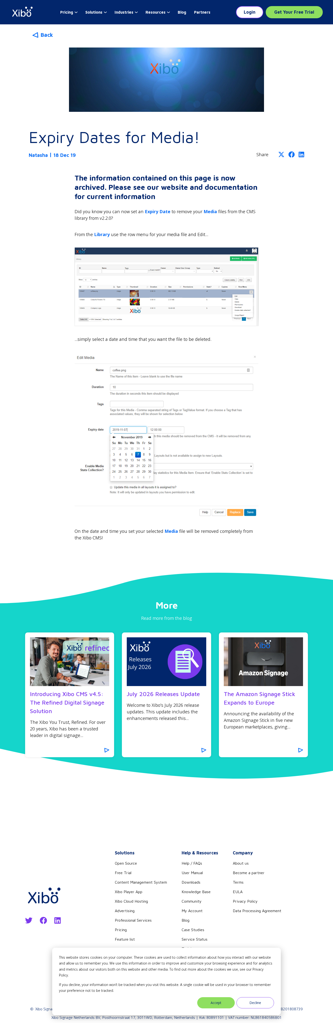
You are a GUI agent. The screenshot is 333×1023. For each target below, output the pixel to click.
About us (241, 863)
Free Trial (123, 872)
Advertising (125, 910)
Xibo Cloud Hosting (131, 901)
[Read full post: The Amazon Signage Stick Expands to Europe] (263, 661)
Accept (216, 1002)
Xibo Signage (46, 1008)
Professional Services (133, 920)
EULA (238, 891)
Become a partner (248, 872)
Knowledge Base (196, 891)
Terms (238, 882)
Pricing (121, 929)
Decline (255, 1002)
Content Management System (141, 882)
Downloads (191, 882)
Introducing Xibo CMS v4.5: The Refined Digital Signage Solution (67, 702)
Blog (182, 12)
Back (46, 35)
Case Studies (193, 929)
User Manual (192, 872)
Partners (202, 12)
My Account (192, 910)
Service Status (194, 939)
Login (249, 12)
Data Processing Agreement (257, 910)
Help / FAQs (192, 863)
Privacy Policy (245, 901)
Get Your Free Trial (294, 12)
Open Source (126, 863)
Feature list (125, 939)
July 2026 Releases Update (163, 693)
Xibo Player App (128, 891)
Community (192, 901)
